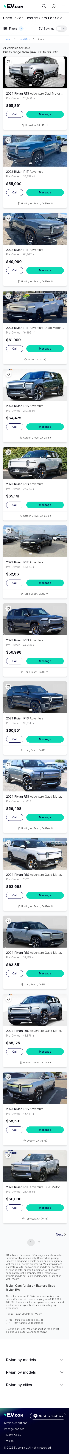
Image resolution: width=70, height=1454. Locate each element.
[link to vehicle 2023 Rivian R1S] (35, 385)
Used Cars (24, 39)
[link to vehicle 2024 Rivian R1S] (35, 72)
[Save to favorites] (8, 62)
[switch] (61, 29)
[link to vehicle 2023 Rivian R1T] (35, 307)
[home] (22, 6)
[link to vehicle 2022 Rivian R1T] (35, 151)
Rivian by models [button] (21, 1360)
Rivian (41, 39)
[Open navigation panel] (63, 6)
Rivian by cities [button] (19, 1385)
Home (7, 39)
